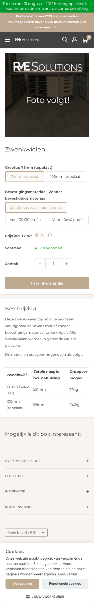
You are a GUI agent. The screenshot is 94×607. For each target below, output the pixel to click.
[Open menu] (7, 40)
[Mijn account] (74, 39)
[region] (47, 6)
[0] (85, 40)
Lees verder (67, 574)
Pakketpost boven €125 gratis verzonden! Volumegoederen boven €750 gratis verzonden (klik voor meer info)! (47, 21)
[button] (47, 596)
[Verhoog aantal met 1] (66, 263)
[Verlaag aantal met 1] (40, 263)
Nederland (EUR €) (22, 532)
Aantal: (11, 264)
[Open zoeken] (65, 39)
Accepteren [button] (22, 583)
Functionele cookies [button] (65, 583)
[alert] (47, 575)
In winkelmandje (47, 283)
